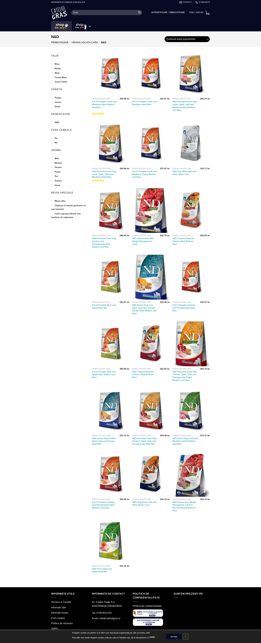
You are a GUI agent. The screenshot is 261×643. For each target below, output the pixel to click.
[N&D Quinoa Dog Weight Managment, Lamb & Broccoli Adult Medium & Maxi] (191, 474)
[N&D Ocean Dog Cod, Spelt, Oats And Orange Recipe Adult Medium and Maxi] (150, 277)
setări (152, 637)
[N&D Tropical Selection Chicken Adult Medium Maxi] (150, 343)
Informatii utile (58, 607)
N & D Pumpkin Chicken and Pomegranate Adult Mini (183, 308)
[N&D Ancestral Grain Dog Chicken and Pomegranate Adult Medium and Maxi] (110, 210)
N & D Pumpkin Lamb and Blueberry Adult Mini (144, 103)
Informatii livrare (59, 612)
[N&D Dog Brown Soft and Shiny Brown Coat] (150, 474)
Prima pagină (59, 42)
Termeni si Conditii (61, 602)
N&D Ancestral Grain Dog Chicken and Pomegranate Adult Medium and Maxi (104, 242)
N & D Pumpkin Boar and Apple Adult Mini (104, 306)
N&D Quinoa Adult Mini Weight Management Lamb (143, 241)
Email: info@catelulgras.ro (106, 618)
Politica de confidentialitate (147, 606)
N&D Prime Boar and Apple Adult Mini (102, 570)
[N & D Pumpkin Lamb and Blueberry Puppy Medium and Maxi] (150, 143)
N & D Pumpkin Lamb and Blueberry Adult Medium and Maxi (104, 104)
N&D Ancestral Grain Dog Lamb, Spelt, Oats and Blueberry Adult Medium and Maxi (184, 105)
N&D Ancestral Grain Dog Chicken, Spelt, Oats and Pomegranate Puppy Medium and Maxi (184, 375)
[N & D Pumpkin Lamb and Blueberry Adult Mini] (150, 73)
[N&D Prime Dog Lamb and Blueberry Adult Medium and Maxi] (191, 410)
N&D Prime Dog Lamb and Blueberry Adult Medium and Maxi (185, 441)
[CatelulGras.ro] (59, 13)
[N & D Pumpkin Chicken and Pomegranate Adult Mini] (191, 277)
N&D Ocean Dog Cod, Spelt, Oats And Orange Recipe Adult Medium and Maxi (144, 309)
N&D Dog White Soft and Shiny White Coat (184, 172)
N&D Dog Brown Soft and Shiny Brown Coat (144, 503)
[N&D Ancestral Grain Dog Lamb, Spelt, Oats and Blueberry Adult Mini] (110, 143)
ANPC (54, 628)
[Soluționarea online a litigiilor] (148, 622)
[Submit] (139, 12)
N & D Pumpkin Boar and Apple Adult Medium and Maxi (104, 374)
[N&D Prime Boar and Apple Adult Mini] (110, 541)
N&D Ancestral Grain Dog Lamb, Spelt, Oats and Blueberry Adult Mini (104, 174)
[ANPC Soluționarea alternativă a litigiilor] (148, 613)
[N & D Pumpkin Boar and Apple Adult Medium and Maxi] (110, 343)
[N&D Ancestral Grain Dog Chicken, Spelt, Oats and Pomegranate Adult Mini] (150, 410)
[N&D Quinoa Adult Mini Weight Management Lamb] (150, 210)
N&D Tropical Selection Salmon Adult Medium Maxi (183, 241)
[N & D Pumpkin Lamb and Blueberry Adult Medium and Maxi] (110, 73)
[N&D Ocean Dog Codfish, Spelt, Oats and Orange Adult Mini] (110, 410)
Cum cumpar (58, 618)
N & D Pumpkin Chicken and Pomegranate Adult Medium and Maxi (103, 505)
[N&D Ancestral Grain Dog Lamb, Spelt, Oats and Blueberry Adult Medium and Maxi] (191, 73)
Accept (174, 636)
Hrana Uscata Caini (85, 42)
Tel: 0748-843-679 (101, 613)
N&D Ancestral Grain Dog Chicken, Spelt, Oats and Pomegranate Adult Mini (144, 441)
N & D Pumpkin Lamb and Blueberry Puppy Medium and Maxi (144, 174)
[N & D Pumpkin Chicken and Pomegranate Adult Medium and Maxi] (110, 474)
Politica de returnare (62, 623)
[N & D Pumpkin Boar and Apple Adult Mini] (110, 277)
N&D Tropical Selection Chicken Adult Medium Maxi (143, 374)
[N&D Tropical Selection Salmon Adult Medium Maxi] (191, 210)
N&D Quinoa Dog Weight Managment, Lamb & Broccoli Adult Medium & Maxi (184, 506)
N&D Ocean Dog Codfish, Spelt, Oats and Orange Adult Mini (104, 441)
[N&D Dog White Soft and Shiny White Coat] (191, 143)
